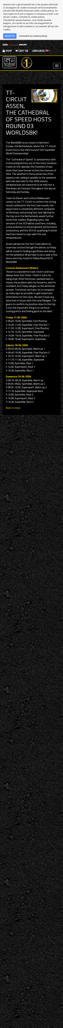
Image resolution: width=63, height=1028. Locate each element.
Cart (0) (23, 51)
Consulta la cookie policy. (33, 35)
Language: (38, 51)
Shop (8, 51)
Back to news (13, 408)
